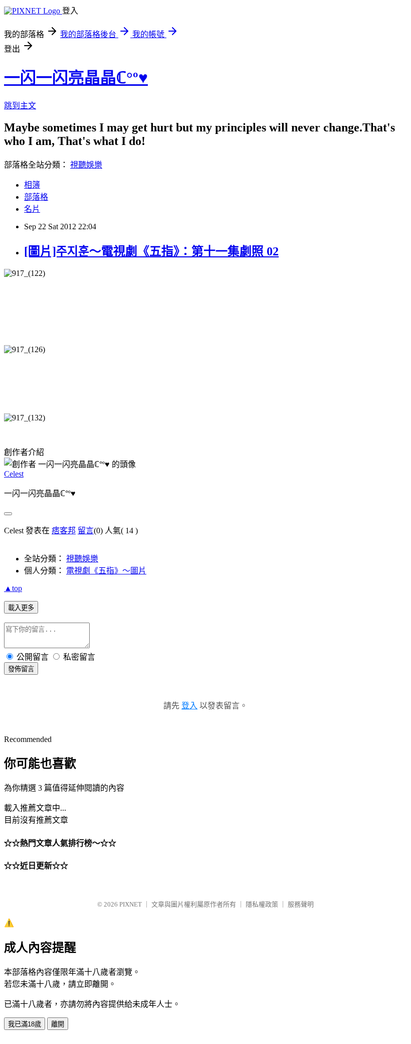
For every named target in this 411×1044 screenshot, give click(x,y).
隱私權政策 (262, 904)
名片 (32, 209)
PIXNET (130, 904)
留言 (86, 530)
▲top (13, 588)
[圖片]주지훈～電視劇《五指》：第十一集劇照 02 (151, 251)
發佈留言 (21, 669)
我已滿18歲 (24, 1024)
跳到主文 (20, 105)
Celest (14, 474)
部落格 (36, 197)
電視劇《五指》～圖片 (106, 570)
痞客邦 (64, 530)
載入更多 (21, 608)
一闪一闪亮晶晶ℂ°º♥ (76, 78)
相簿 (32, 185)
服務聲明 (301, 904)
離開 (57, 1024)
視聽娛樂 (86, 165)
